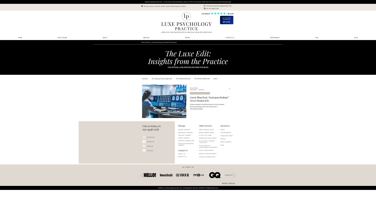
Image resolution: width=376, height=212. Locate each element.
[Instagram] (144, 137)
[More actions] (230, 89)
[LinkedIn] (144, 146)
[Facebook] (144, 141)
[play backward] (141, 175)
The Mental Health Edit (202, 79)
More (215, 79)
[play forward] (234, 175)
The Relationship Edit (183, 79)
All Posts (145, 79)
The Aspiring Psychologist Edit (162, 79)
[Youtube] (144, 150)
